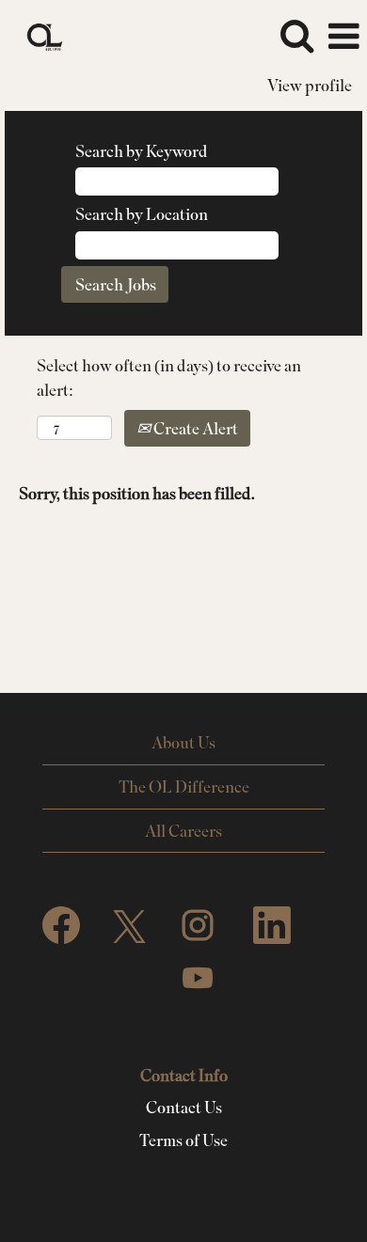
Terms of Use (183, 1140)
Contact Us (184, 1107)
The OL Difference (184, 786)
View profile (309, 85)
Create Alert (194, 428)
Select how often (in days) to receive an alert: (169, 377)
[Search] (296, 36)
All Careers (183, 830)
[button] (343, 37)
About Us (183, 742)
